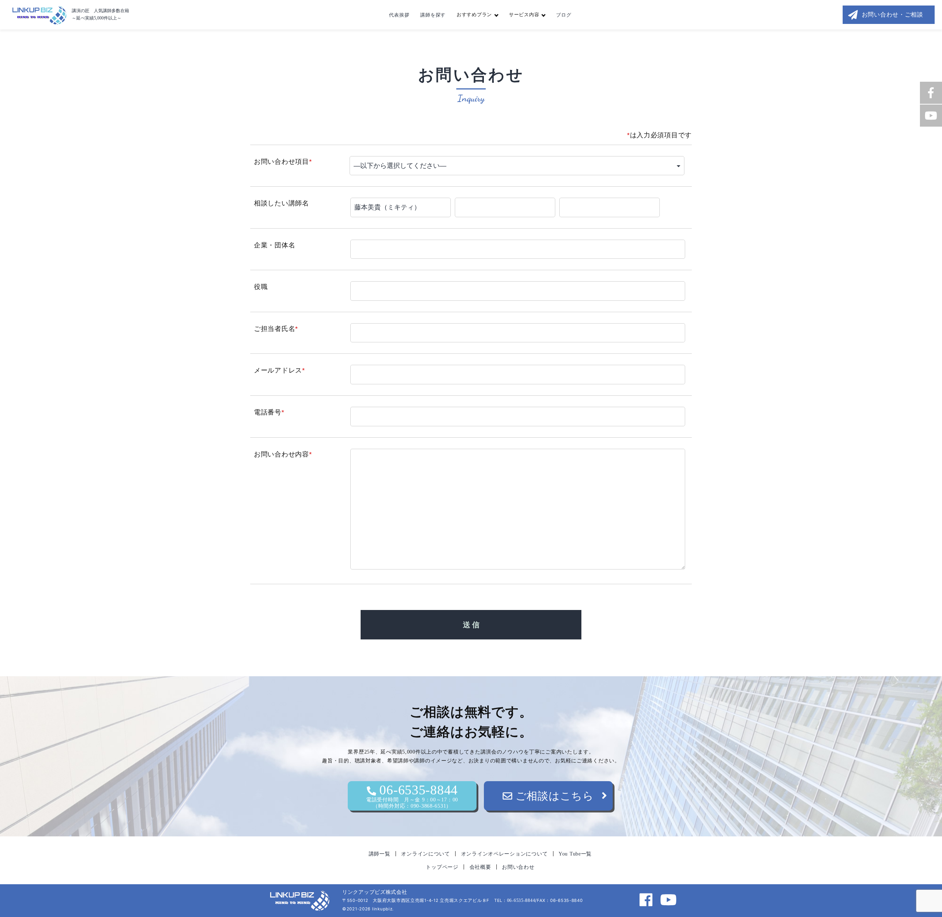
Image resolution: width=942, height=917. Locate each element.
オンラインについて (425, 854)
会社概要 (480, 867)
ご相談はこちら (553, 796)
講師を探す (433, 15)
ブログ (563, 15)
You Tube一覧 (575, 854)
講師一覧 (379, 854)
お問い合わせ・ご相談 (892, 14)
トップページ (442, 867)
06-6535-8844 (412, 796)
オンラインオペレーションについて (504, 854)
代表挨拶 (399, 15)
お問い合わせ (518, 867)
